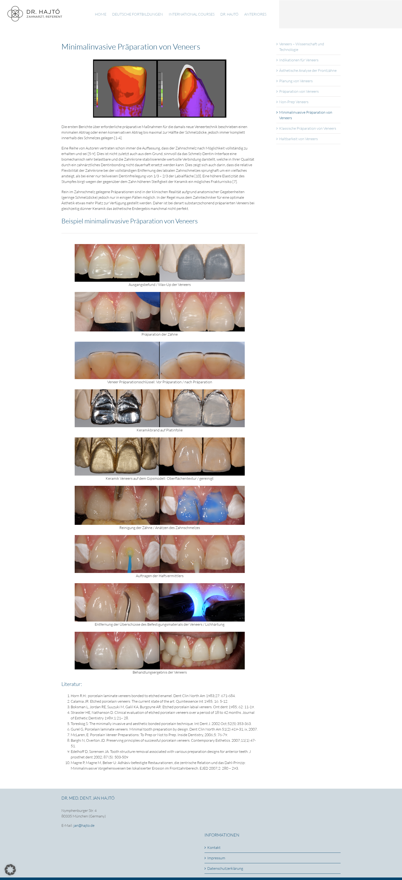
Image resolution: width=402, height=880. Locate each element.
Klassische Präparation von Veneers (307, 128)
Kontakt (214, 847)
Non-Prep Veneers (293, 101)
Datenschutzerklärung (225, 868)
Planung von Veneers (296, 81)
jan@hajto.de (84, 825)
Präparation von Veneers (299, 91)
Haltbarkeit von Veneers (298, 138)
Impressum (216, 858)
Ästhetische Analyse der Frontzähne (308, 70)
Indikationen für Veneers (298, 60)
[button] (10, 870)
